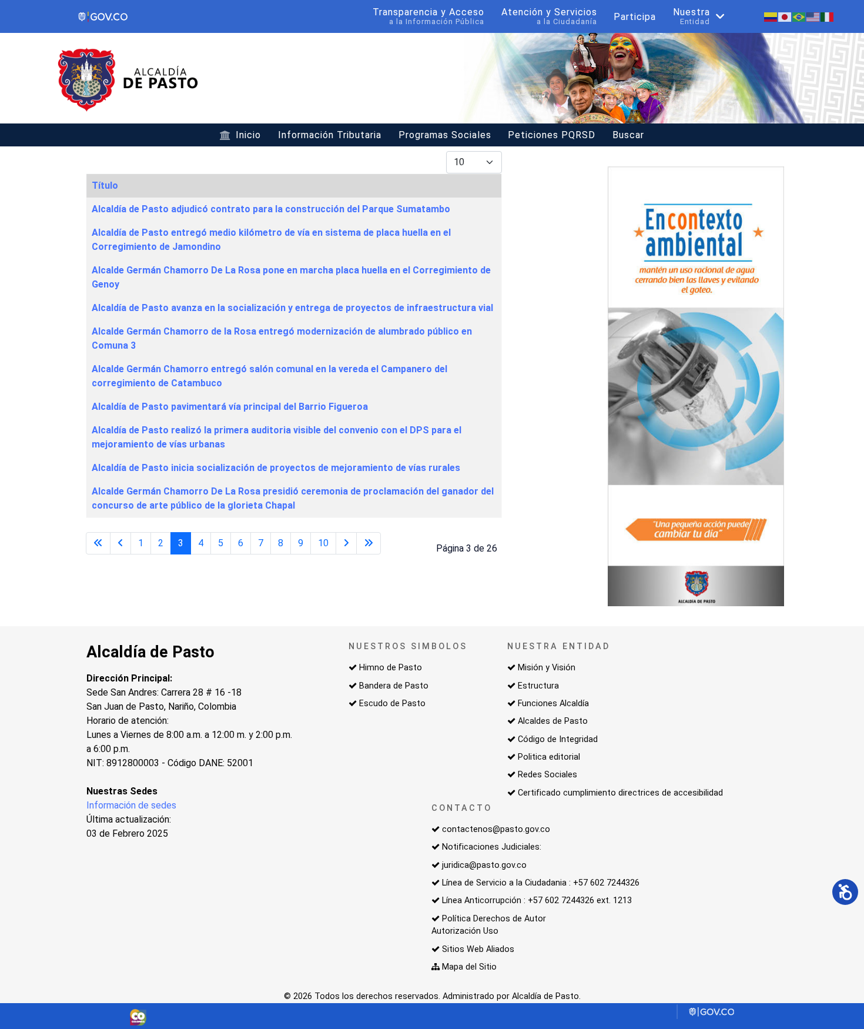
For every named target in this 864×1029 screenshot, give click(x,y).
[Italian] (828, 16)
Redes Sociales (547, 775)
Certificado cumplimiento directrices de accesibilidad (620, 793)
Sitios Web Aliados (478, 949)
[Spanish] (771, 16)
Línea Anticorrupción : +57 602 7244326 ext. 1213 (537, 901)
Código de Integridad (558, 739)
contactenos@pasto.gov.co (496, 829)
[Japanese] (785, 16)
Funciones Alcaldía (553, 704)
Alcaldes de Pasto (553, 721)
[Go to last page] (368, 543)
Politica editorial (549, 757)
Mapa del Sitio (469, 967)
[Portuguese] (799, 16)
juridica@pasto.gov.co (484, 865)
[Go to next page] (346, 543)
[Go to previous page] (120, 543)
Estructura (538, 686)
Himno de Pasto (390, 668)
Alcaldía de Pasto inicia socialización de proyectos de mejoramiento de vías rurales (276, 467)
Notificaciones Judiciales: (491, 847)
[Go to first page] (98, 543)
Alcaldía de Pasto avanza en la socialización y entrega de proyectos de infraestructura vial (292, 307)
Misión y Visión (546, 668)
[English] (813, 16)
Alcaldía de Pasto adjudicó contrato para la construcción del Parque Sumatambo (271, 209)
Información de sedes (131, 805)
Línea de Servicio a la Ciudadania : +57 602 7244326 (540, 883)
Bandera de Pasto (393, 686)
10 (323, 543)
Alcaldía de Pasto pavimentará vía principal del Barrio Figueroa (230, 406)
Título (105, 185)
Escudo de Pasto (392, 704)
